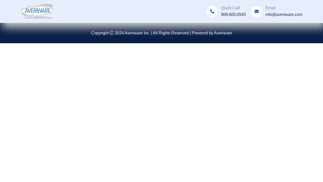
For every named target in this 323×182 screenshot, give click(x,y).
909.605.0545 (233, 14)
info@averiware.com (283, 14)
